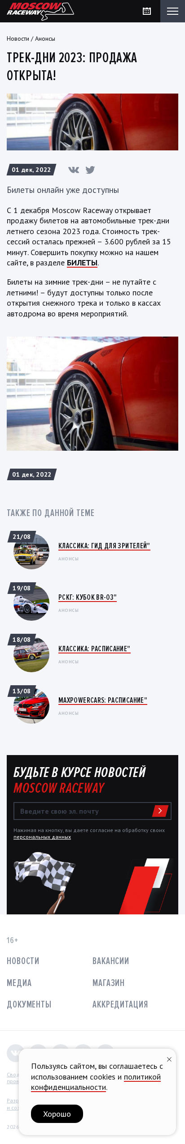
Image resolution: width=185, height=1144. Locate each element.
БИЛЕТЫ (82, 262)
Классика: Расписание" (94, 648)
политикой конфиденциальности (96, 1081)
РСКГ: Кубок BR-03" (87, 597)
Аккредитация (120, 1005)
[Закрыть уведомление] (169, 1058)
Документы (29, 1005)
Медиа (19, 983)
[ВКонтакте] (73, 169)
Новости (18, 38)
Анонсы (45, 38)
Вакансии (110, 961)
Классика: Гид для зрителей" (104, 546)
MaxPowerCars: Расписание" (102, 700)
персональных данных (42, 836)
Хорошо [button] (57, 1114)
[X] (90, 169)
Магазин (108, 983)
